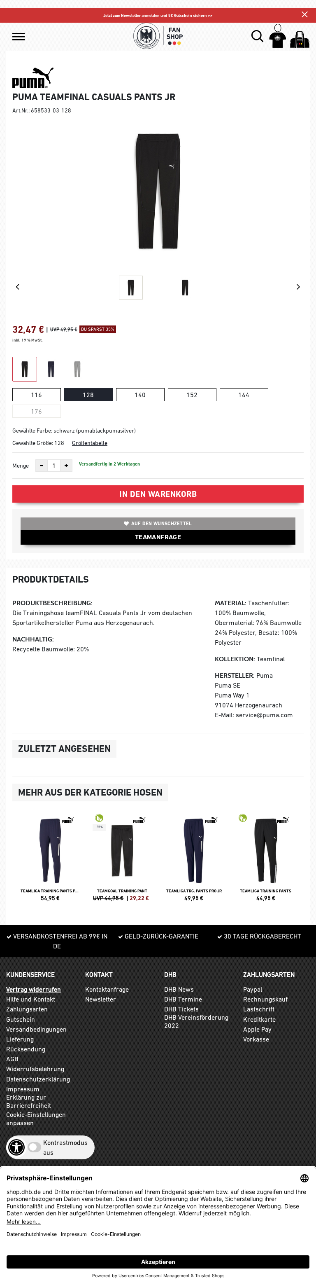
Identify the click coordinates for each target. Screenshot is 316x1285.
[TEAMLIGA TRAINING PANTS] (266, 861)
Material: (230, 603)
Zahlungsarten (27, 1009)
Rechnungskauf (265, 999)
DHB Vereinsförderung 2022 (196, 1021)
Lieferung (20, 1039)
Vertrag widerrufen (33, 989)
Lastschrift (258, 1009)
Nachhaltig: (33, 639)
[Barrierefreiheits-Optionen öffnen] (16, 1147)
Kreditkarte (259, 1019)
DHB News (179, 989)
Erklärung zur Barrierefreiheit (28, 1101)
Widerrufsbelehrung (35, 1068)
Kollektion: (235, 659)
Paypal (252, 989)
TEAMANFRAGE (158, 537)
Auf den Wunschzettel (161, 524)
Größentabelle (89, 443)
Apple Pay (257, 1029)
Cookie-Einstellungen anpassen (36, 1118)
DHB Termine (183, 999)
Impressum (23, 1089)
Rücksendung (25, 1049)
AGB (12, 1059)
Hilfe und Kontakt (30, 999)
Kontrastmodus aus (65, 1147)
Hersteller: (235, 675)
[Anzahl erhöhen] (66, 465)
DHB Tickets (181, 1009)
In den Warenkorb (158, 494)
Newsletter (100, 999)
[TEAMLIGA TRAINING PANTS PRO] (50, 861)
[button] (18, 36)
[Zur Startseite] (158, 36)
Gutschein (20, 1019)
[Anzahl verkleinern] (41, 465)
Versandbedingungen (36, 1029)
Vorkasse (256, 1039)
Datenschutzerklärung (38, 1079)
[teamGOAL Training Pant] (122, 861)
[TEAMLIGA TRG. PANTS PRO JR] (194, 861)
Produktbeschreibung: (52, 603)
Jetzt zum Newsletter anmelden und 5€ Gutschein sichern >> (158, 15)
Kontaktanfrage (107, 989)
